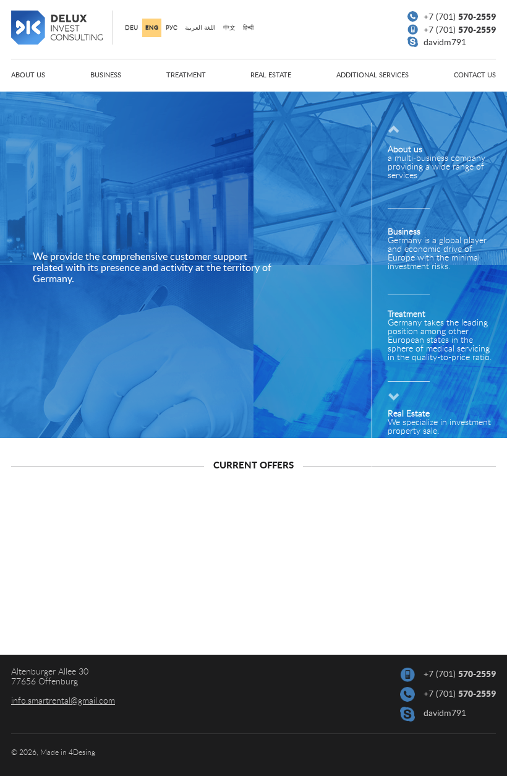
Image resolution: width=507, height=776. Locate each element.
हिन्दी (248, 28)
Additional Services (372, 75)
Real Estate (270, 75)
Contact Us (475, 75)
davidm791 (443, 42)
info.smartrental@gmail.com (63, 701)
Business (105, 75)
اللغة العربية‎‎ (200, 28)
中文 (229, 28)
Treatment (186, 75)
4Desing (82, 752)
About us (28, 75)
